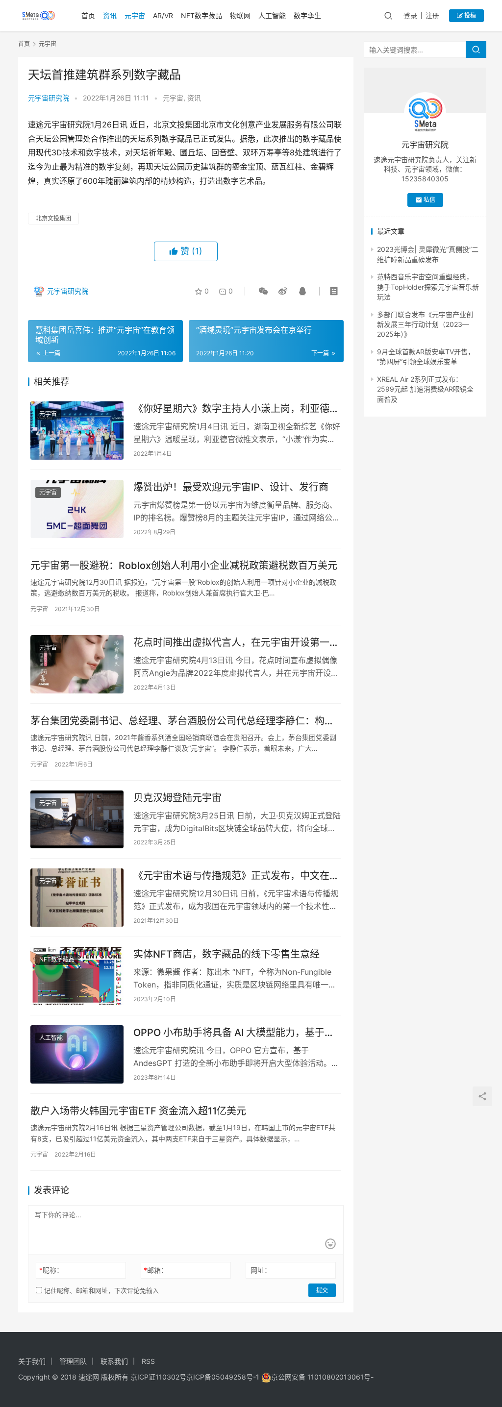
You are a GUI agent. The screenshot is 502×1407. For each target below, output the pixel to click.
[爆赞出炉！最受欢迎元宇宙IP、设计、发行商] (77, 509)
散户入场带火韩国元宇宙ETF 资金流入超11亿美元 (138, 1111)
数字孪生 (307, 15)
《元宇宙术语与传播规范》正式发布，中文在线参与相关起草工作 (236, 876)
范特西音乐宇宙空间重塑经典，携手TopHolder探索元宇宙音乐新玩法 (428, 286)
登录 (410, 15)
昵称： (51, 1270)
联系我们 (114, 1361)
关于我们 (32, 1361)
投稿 (469, 15)
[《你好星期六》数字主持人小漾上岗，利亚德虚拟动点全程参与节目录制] (77, 430)
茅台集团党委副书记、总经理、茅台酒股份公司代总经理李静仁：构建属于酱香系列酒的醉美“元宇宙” (182, 721)
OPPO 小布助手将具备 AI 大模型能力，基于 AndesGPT (229, 1033)
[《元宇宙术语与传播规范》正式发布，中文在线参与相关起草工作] (77, 897)
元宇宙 (135, 15)
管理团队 (73, 1361)
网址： (261, 1270)
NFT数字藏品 (201, 15)
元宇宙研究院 (48, 98)
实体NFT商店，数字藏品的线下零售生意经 (226, 954)
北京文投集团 (53, 218)
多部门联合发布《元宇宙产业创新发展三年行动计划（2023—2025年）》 (425, 324)
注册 (432, 15)
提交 (322, 1290)
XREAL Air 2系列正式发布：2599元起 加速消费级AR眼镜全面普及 (425, 389)
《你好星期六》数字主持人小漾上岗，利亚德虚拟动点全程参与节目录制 (236, 409)
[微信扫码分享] (263, 291)
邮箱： (156, 1270)
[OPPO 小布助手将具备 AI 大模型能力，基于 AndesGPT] (77, 1054)
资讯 (110, 15)
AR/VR (163, 15)
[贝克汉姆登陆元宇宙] (77, 819)
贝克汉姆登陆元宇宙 (177, 798)
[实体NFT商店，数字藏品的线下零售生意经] (77, 976)
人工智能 (272, 15)
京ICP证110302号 (158, 1377)
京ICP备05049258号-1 (223, 1377)
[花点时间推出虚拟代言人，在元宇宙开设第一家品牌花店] (77, 664)
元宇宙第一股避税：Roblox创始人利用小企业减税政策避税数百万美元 (183, 565)
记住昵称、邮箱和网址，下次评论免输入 (100, 1290)
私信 (429, 199)
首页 (88, 15)
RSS (148, 1361)
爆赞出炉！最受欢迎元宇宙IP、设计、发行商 (230, 487)
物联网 (240, 15)
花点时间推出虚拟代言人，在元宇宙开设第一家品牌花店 (236, 643)
